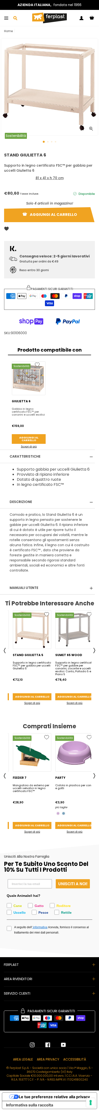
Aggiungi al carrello (28, 439)
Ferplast (11, 964)
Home (8, 31)
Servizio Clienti (17, 993)
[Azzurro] (63, 813)
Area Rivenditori (18, 979)
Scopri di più (29, 446)
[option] (49, 4)
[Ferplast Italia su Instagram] (32, 1044)
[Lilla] (58, 813)
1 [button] (44, 142)
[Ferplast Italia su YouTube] (60, 1044)
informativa (39, 927)
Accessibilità (74, 1059)
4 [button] (56, 142)
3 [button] (52, 142)
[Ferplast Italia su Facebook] (44, 1044)
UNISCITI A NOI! (72, 883)
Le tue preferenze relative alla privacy (54, 1096)
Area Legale (23, 1059)
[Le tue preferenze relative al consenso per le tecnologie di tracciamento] (90, 1102)
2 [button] (48, 142)
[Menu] (6, 18)
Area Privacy (48, 1059)
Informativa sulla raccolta (29, 1105)
